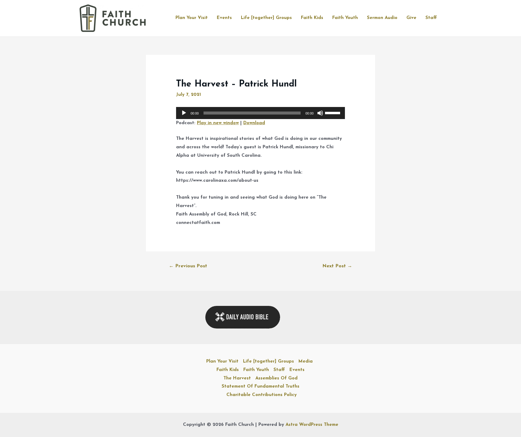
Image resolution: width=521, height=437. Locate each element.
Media (305, 361)
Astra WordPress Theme (312, 425)
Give (411, 18)
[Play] (184, 113)
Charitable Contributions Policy (261, 395)
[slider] (333, 112)
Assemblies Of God (276, 378)
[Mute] (320, 113)
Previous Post (188, 266)
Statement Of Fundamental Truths (260, 386)
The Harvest (237, 378)
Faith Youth (345, 18)
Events (224, 18)
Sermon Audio (382, 18)
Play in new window (218, 123)
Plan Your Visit (191, 18)
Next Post (337, 266)
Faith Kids (312, 18)
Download (254, 123)
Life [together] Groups (266, 18)
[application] (260, 113)
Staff (431, 18)
